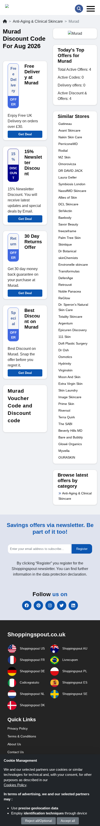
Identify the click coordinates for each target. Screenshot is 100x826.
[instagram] (50, 605)
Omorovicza (67, 164)
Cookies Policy (15, 785)
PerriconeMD (68, 144)
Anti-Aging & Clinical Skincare (38, 21)
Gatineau (65, 124)
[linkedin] (73, 605)
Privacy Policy (17, 728)
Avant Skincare (69, 130)
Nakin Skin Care (70, 137)
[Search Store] (79, 9)
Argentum (65, 323)
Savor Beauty (68, 224)
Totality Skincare (70, 316)
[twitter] (61, 605)
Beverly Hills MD (70, 430)
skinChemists (68, 258)
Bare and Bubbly (70, 437)
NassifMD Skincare (72, 191)
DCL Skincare (68, 204)
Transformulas (69, 271)
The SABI (65, 424)
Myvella (64, 451)
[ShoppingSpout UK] (23, 7)
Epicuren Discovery (72, 330)
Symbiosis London (71, 184)
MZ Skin (64, 157)
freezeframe (67, 231)
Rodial (63, 150)
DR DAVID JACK (70, 171)
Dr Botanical (67, 251)
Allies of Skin (67, 197)
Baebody (64, 217)
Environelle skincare (73, 264)
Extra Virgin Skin (70, 383)
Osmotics (65, 357)
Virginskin (65, 370)
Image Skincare (69, 397)
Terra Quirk (66, 417)
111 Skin (64, 337)
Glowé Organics (70, 444)
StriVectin (65, 211)
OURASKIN (66, 457)
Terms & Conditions (21, 736)
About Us (14, 744)
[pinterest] (38, 605)
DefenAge (65, 278)
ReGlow (64, 298)
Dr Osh (63, 350)
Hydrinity (64, 363)
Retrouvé (65, 285)
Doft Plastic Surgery (72, 343)
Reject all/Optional (38, 821)
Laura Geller (67, 177)
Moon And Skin (69, 377)
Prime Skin (66, 404)
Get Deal (25, 134)
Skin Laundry (68, 390)
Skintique (65, 244)
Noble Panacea (69, 291)
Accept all (68, 821)
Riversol (64, 410)
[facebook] (26, 605)
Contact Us (15, 752)
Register (81, 549)
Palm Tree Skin (69, 238)
